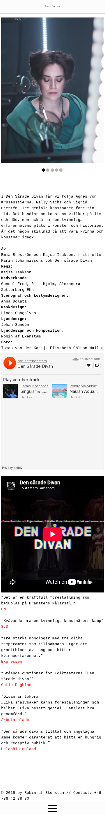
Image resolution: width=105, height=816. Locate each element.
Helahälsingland (18, 749)
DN (3, 609)
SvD (4, 627)
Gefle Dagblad (16, 685)
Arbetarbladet (16, 720)
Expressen (11, 662)
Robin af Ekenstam (52, 6)
